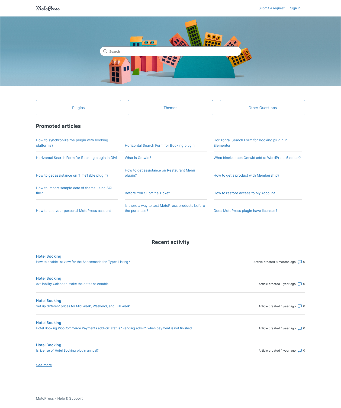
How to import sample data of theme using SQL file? (74, 190)
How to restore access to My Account (244, 193)
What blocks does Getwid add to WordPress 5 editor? (257, 157)
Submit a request (272, 8)
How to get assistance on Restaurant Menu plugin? (160, 173)
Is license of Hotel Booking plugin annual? (67, 350)
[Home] (48, 8)
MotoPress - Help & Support (59, 398)
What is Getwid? (138, 157)
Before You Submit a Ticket (147, 193)
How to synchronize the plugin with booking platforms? (72, 143)
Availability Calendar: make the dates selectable (72, 284)
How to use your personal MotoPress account (73, 210)
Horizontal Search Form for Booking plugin (160, 145)
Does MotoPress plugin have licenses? (245, 210)
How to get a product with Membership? (246, 175)
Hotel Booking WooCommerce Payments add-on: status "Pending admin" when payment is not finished (114, 328)
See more (44, 365)
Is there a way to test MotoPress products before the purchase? (165, 208)
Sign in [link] (295, 8)
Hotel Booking (48, 256)
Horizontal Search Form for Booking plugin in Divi (76, 157)
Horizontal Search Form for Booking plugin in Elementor (250, 143)
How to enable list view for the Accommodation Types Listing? (83, 262)
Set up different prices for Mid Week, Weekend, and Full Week (83, 306)
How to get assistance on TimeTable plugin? (72, 175)
